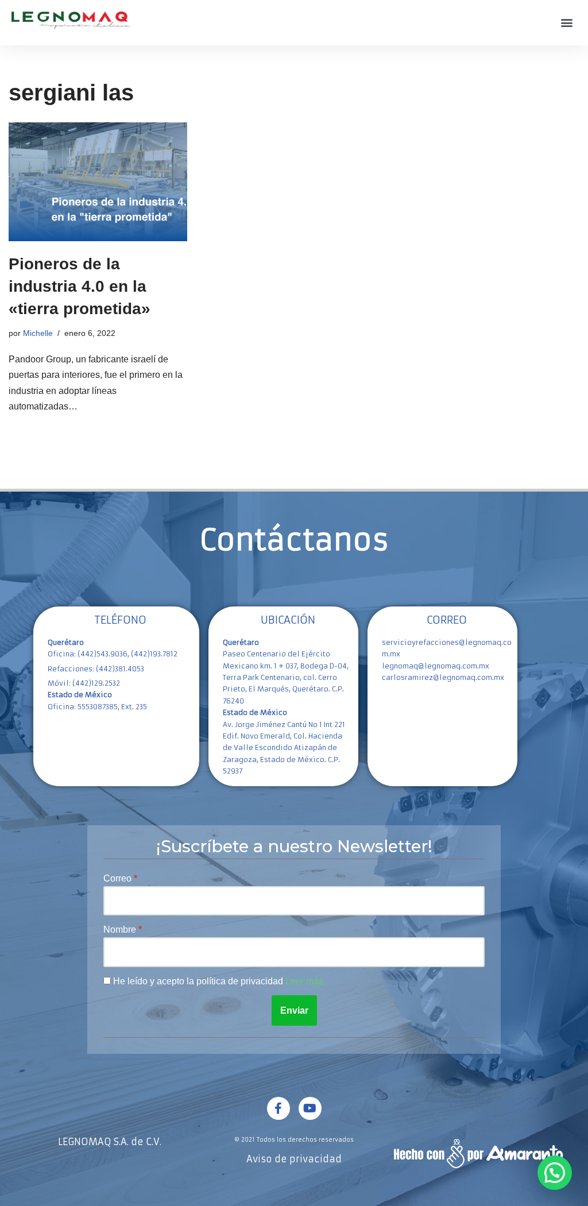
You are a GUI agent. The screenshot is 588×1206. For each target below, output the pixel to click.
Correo (118, 878)
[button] (567, 22)
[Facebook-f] (278, 1108)
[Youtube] (310, 1108)
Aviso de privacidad (294, 1159)
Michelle (38, 333)
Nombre (120, 929)
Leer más (304, 981)
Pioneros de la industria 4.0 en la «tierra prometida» (79, 286)
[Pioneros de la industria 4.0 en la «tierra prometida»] (98, 182)
